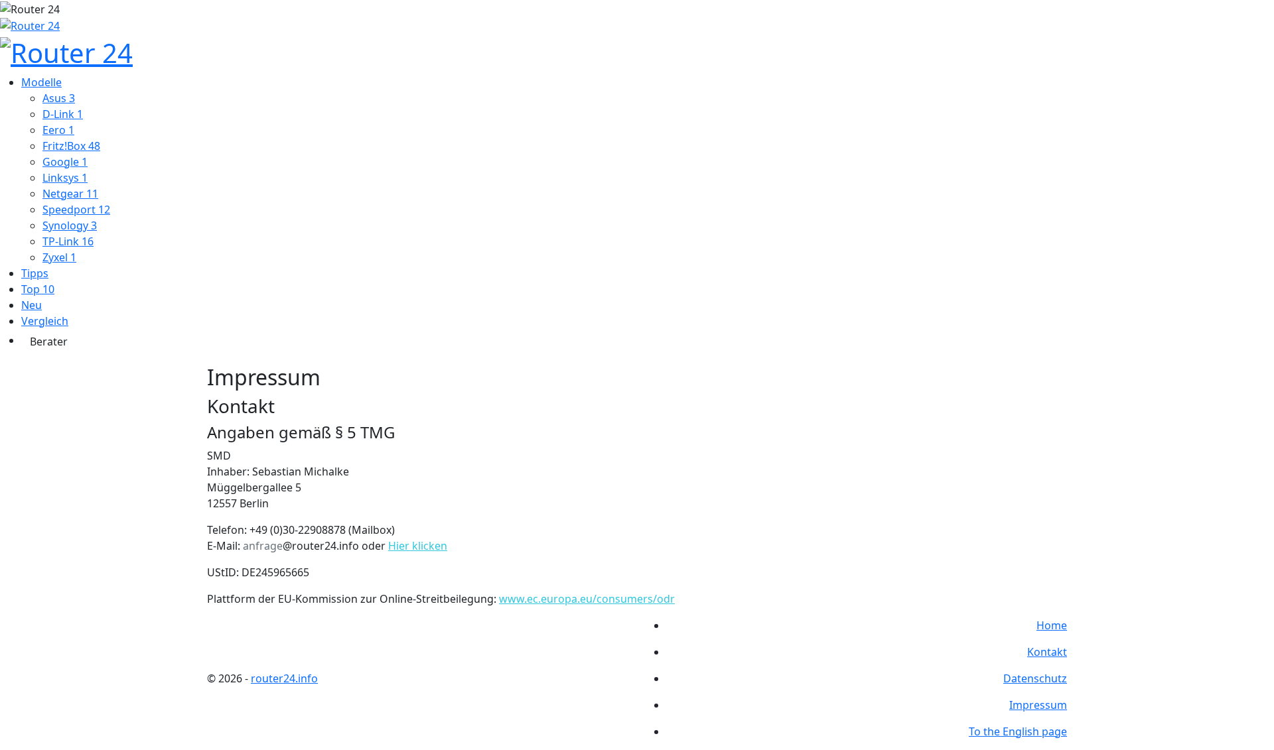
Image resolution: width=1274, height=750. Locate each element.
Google (65, 162)
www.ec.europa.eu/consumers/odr (587, 599)
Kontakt (1047, 652)
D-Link (62, 114)
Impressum (1038, 705)
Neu (31, 305)
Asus (58, 98)
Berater (49, 341)
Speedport (76, 209)
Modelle (41, 82)
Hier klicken (417, 545)
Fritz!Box (71, 146)
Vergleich (44, 321)
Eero (58, 130)
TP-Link (68, 241)
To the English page (1018, 731)
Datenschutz (1035, 678)
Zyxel (59, 257)
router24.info (284, 678)
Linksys (65, 177)
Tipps (34, 273)
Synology (69, 225)
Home (1051, 625)
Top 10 (37, 289)
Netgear (70, 193)
